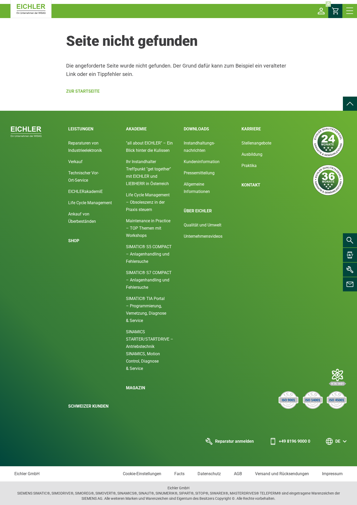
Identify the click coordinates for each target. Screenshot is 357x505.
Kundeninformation (202, 161)
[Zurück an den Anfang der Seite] (350, 104)
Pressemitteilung (199, 172)
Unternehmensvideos (203, 236)
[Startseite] (30, 9)
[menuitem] (350, 104)
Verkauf (75, 161)
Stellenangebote (256, 143)
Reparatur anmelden (234, 441)
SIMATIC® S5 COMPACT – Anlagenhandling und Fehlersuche (149, 254)
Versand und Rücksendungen (282, 473)
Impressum (332, 473)
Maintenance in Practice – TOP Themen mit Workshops (148, 228)
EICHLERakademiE (85, 191)
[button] (321, 11)
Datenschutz (209, 473)
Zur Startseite (83, 91)
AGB (238, 473)
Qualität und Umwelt (202, 225)
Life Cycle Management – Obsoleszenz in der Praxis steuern (148, 202)
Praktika (249, 165)
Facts (179, 473)
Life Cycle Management (90, 202)
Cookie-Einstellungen (142, 473)
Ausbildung (251, 154)
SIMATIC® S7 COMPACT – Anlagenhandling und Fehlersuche (149, 280)
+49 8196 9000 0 (294, 441)
